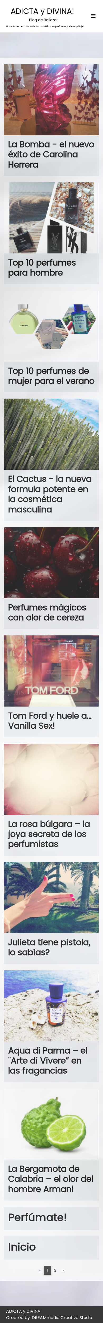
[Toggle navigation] (93, 16)
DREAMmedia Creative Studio (62, 1318)
